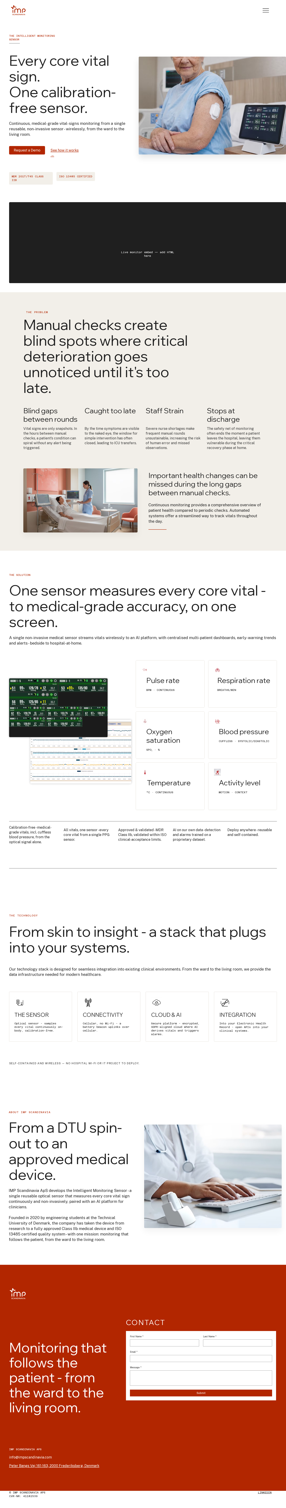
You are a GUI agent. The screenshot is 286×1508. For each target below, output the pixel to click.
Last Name (209, 1336)
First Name (136, 1336)
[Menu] (266, 10)
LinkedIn (265, 1492)
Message (135, 1367)
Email (133, 1352)
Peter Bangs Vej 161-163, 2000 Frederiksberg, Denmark (54, 1465)
